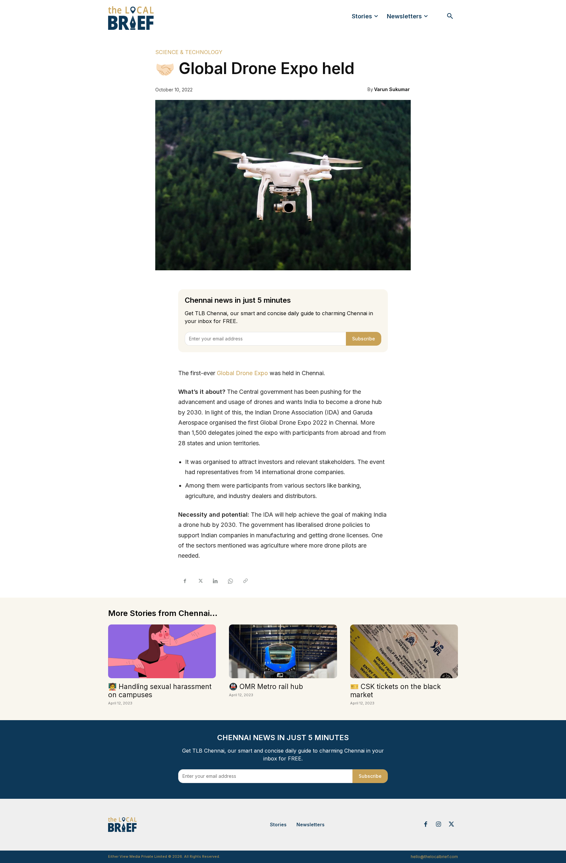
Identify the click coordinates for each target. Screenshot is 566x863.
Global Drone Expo (242, 373)
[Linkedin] (214, 581)
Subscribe (363, 338)
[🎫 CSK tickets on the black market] (404, 651)
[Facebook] (184, 581)
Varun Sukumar (392, 89)
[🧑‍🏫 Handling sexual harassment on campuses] (162, 651)
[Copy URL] (245, 581)
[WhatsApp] (229, 581)
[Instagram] (438, 824)
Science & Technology (188, 52)
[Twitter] (199, 581)
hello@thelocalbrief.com (434, 856)
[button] (450, 16)
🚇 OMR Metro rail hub (266, 686)
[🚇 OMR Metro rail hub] (283, 651)
